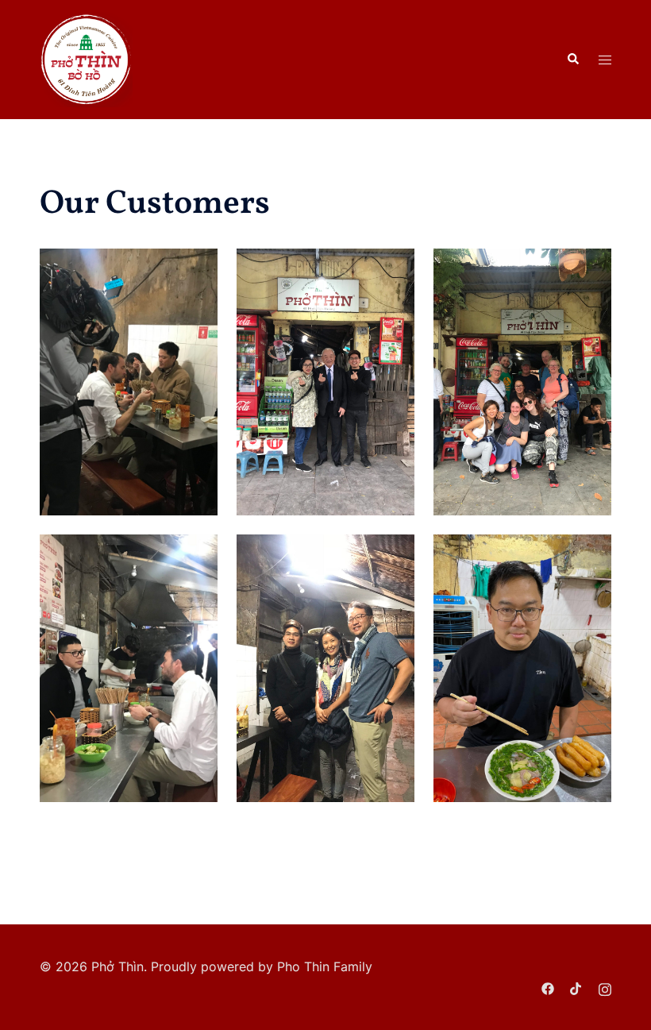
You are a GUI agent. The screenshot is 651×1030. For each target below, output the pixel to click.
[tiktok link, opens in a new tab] (576, 988)
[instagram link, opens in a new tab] (605, 988)
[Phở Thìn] (86, 58)
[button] (572, 59)
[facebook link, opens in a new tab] (547, 988)
